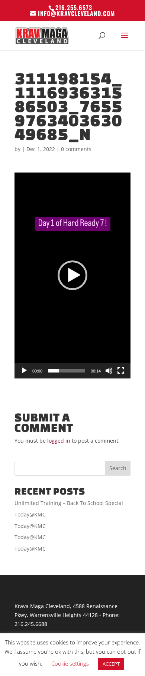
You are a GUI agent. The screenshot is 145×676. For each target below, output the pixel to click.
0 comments (76, 148)
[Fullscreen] (121, 370)
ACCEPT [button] (111, 663)
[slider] (66, 371)
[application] (72, 275)
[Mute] (109, 370)
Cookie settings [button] (70, 663)
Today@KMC (30, 514)
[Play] (24, 370)
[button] (72, 275)
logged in (58, 440)
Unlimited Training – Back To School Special (68, 502)
